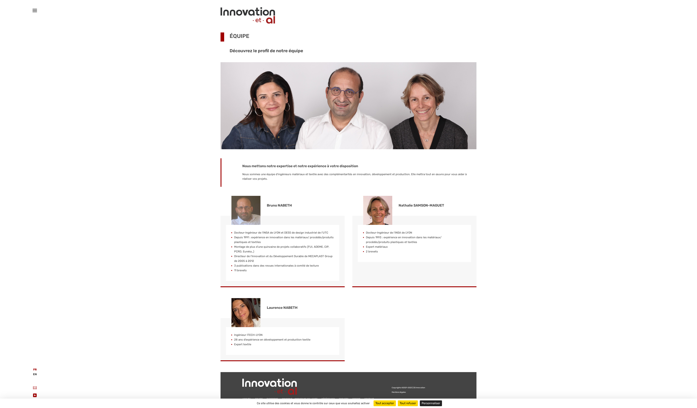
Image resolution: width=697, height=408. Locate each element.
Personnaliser (431, 403)
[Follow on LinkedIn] (35, 395)
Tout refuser (408, 403)
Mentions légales (399, 392)
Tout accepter (384, 403)
